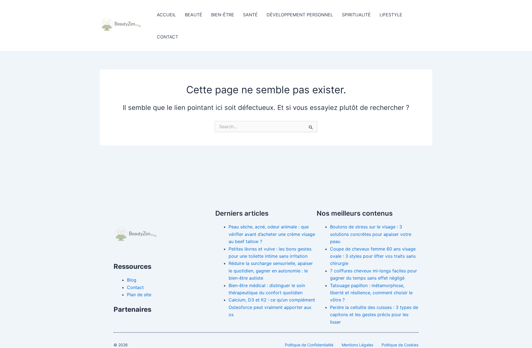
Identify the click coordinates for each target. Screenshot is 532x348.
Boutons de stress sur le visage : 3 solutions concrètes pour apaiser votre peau (370, 234)
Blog (131, 280)
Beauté (193, 14)
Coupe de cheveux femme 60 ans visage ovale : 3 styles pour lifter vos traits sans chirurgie (373, 256)
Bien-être (222, 14)
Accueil (166, 14)
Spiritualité (356, 14)
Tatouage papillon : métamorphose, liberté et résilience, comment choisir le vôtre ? (371, 293)
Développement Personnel (300, 14)
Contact (167, 37)
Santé (250, 14)
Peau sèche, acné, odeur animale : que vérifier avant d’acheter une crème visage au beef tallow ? (272, 234)
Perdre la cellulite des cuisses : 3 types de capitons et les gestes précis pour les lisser (374, 315)
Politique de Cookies (400, 344)
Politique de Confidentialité (309, 344)
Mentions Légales (357, 344)
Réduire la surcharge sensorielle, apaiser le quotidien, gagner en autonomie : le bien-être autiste (271, 271)
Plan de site (139, 294)
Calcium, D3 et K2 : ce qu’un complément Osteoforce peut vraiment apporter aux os (272, 307)
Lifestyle (391, 14)
